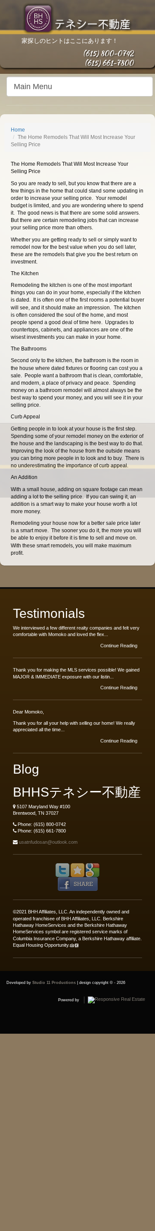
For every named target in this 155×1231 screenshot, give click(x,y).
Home (18, 130)
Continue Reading (119, 645)
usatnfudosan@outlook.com (48, 842)
